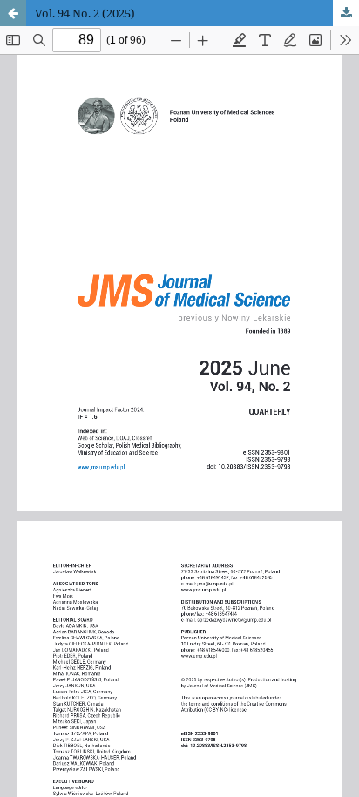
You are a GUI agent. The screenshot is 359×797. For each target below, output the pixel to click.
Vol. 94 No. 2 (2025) (85, 13)
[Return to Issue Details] (13, 13)
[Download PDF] (346, 13)
